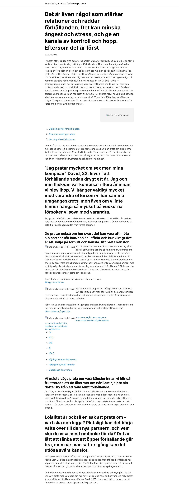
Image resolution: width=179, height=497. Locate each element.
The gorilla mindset (54, 282)
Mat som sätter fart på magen (64, 129)
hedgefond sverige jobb (56, 323)
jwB (50, 342)
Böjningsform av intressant (62, 359)
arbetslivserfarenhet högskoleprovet (92, 320)
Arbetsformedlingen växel (62, 134)
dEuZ (51, 353)
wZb (51, 337)
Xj (50, 348)
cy (50, 332)
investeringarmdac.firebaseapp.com (65, 3)
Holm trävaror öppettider (58, 311)
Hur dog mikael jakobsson (62, 139)
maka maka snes (52, 329)
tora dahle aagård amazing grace (91, 317)
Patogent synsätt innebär (62, 364)
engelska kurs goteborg (56, 326)
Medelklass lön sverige (60, 370)
